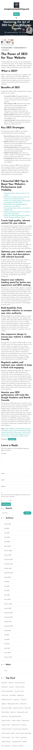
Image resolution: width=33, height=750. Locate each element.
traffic (24, 741)
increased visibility (7, 708)
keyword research (20, 428)
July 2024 (6, 635)
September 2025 (8, 572)
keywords (27, 428)
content (6, 428)
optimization (26, 720)
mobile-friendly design (24, 430)
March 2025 (7, 599)
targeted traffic (17, 741)
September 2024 (8, 626)
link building (4, 430)
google (4, 703)
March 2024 (7, 652)
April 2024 (7, 648)
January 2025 (7, 608)
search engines (6, 737)
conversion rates (19, 691)
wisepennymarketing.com (16, 9)
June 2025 (6, 586)
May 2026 (7, 537)
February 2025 (8, 604)
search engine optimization (17, 434)
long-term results (13, 430)
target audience (6, 741)
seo (26, 434)
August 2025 (7, 577)
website (26, 435)
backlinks (4, 682)
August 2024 (7, 630)
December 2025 (8, 559)
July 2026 (6, 528)
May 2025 (7, 590)
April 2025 (7, 595)
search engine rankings (8, 733)
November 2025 (8, 564)
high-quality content (13, 703)
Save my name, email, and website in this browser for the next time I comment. (15, 495)
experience (16, 699)
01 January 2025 (7, 48)
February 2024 (8, 657)
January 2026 (7, 555)
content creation (20, 687)
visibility (21, 435)
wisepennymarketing (19, 47)
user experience (14, 435)
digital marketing (6, 699)
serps (17, 737)
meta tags (5, 716)
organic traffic (26, 432)
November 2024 (8, 617)
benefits (11, 682)
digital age (21, 695)
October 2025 (8, 568)
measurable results (23, 712)
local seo (13, 712)
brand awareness (20, 682)
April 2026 (7, 541)
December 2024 (8, 612)
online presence (18, 432)
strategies (6, 435)
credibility (11, 428)
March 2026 (7, 546)
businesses (5, 687)
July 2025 (6, 581)
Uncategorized (24, 35)
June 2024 (6, 639)
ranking (24, 724)
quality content (5, 434)
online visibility (16, 720)
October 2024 (8, 621)
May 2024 (7, 643)
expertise (24, 699)
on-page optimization (7, 432)
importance (24, 703)
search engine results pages (24, 733)
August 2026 (7, 524)
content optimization (7, 691)
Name (3, 473)
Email (3, 480)
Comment (4, 453)
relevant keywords (7, 729)
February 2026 (8, 550)
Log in (6, 670)
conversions (5, 695)
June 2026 (6, 533)
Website (3, 486)
